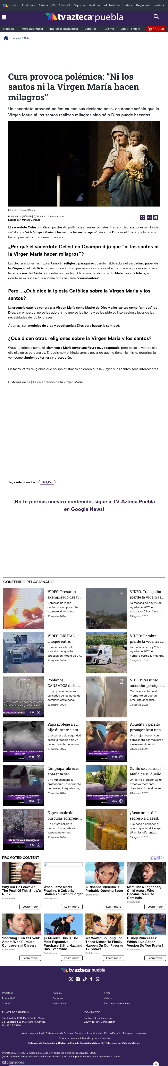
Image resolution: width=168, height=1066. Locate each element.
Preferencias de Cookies (59, 1033)
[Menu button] (12, 17)
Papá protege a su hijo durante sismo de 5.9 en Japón (64, 727)
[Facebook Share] (155, 217)
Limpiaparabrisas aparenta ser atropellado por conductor (63, 771)
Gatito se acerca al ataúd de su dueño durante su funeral (146, 771)
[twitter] (71, 980)
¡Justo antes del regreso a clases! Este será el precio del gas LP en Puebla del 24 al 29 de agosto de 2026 (146, 815)
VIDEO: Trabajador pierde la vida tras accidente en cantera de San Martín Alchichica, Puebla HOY (146, 594)
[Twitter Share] (142, 217)
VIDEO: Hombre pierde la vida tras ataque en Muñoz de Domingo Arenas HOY (147, 638)
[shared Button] (149, 217)
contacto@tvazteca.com (98, 1018)
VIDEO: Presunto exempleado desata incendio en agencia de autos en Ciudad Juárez (65, 594)
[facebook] (91, 980)
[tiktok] (84, 980)
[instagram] (77, 980)
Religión (47, 482)
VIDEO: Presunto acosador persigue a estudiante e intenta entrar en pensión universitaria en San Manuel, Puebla (147, 683)
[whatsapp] (97, 980)
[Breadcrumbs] (7, 38)
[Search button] (156, 17)
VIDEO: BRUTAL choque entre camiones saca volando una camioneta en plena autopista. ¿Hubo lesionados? (65, 638)
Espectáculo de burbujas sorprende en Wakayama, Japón (64, 815)
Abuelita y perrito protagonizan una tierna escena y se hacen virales (145, 727)
